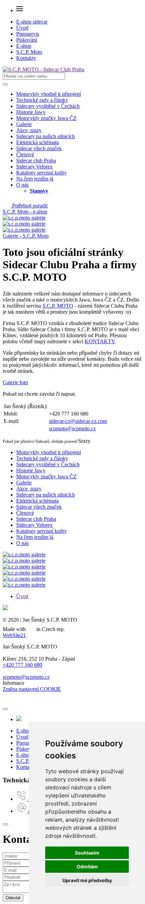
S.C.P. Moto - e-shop (25, 211)
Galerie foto (15, 382)
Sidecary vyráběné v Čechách (48, 106)
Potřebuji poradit (29, 205)
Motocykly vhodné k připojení (48, 94)
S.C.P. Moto (29, 52)
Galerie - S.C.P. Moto (26, 236)
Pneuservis (27, 34)
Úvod (22, 28)
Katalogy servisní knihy (41, 172)
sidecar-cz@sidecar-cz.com (78, 421)
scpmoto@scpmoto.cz (72, 428)
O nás (22, 185)
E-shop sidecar (32, 22)
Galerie (24, 124)
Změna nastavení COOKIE (32, 689)
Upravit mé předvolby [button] (87, 880)
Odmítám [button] (87, 866)
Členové (25, 154)
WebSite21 (14, 635)
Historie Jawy (31, 112)
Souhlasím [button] (87, 853)
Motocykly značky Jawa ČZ (46, 118)
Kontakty (26, 58)
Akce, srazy (28, 130)
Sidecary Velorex (34, 166)
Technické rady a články (42, 100)
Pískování (26, 40)
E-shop (23, 46)
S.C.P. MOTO (57, 306)
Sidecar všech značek (39, 148)
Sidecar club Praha (36, 160)
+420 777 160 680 (22, 665)
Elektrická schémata (37, 142)
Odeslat (13, 897)
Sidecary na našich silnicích (45, 136)
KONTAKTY (100, 341)
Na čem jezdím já (34, 179)
